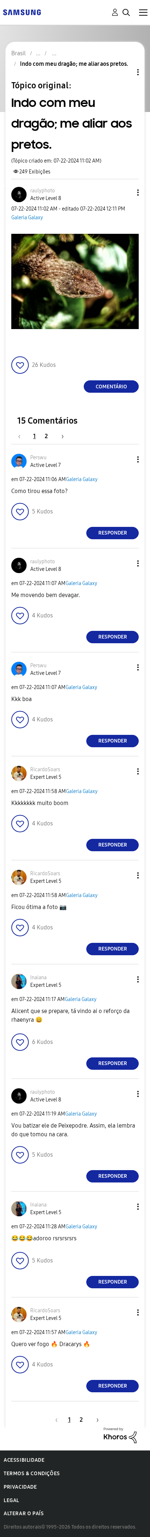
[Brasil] (22, 11)
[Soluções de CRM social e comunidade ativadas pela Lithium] (120, 1435)
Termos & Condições (32, 1473)
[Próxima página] (60, 436)
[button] (126, 192)
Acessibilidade (24, 1460)
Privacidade (20, 1487)
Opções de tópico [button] (125, 72)
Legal (11, 1500)
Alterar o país (24, 1513)
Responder (112, 533)
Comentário (111, 387)
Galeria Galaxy (27, 218)
